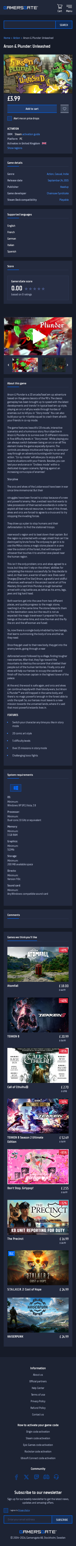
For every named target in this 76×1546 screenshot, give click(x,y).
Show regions (14, 148)
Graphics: (12, 841)
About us (38, 1375)
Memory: (12, 826)
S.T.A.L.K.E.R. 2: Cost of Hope (24, 1289)
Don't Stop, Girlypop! (20, 1188)
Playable (64, 200)
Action (16, 38)
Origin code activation (38, 1431)
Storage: (12, 856)
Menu (69, 11)
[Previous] (8, 365)
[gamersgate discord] (46, 1477)
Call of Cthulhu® (17, 1087)
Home (7, 38)
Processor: (13, 812)
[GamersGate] (38, 1534)
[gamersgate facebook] (16, 1477)
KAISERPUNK (15, 1336)
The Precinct (15, 1239)
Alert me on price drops (26, 118)
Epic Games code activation (38, 1445)
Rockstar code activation (38, 1451)
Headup (64, 187)
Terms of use (38, 1394)
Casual (58, 174)
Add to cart (32, 109)
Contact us (38, 1414)
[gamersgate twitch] (36, 1477)
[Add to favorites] (65, 109)
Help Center (38, 1388)
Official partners (38, 1381)
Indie (66, 174)
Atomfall (12, 986)
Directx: (11, 871)
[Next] (67, 365)
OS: (9, 797)
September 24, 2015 (58, 180)
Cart (60, 11)
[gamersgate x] (26, 1477)
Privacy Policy (38, 1401)
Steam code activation (38, 1438)
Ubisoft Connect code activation (38, 1458)
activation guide (31, 134)
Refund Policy (38, 1408)
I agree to (20, 1510)
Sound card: (14, 885)
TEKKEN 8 (13, 1036)
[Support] (56, 1477)
